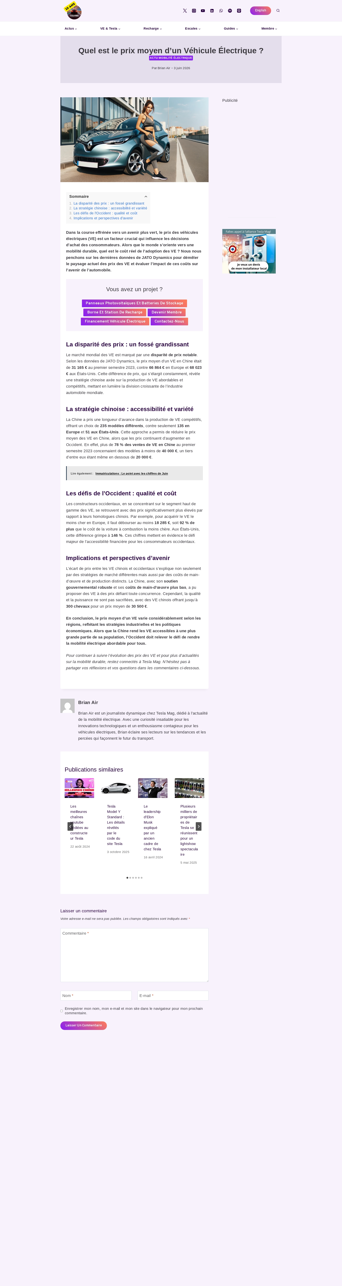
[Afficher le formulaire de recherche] (278, 10)
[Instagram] (194, 11)
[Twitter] (185, 11)
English (260, 11)
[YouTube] (203, 11)
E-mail (146, 995)
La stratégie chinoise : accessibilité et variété (110, 208)
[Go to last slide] (70, 826)
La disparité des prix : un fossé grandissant (109, 203)
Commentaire (75, 933)
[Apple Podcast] (239, 11)
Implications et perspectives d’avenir (103, 218)
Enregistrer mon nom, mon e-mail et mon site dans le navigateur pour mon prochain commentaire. (134, 1011)
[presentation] (79, 788)
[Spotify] (230, 11)
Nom (68, 995)
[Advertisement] (249, 157)
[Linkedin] (212, 11)
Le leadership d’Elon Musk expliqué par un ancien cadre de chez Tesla (152, 827)
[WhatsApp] (221, 11)
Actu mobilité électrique (171, 57)
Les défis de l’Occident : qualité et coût (105, 213)
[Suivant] (198, 826)
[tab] (127, 878)
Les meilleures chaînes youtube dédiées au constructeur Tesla (79, 822)
